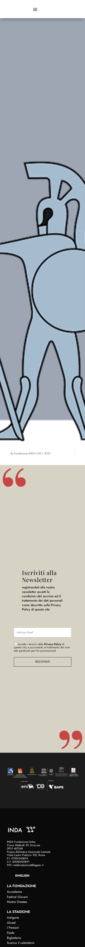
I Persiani (13, 927)
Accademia (14, 891)
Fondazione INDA (24, 453)
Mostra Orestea (17, 902)
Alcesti (11, 922)
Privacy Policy (52, 644)
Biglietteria (14, 938)
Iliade (10, 932)
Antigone (13, 917)
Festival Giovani (17, 897)
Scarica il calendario (20, 942)
